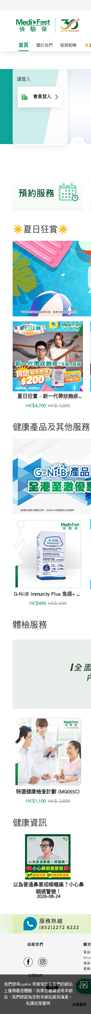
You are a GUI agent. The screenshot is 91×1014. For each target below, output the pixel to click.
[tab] (24, 45)
